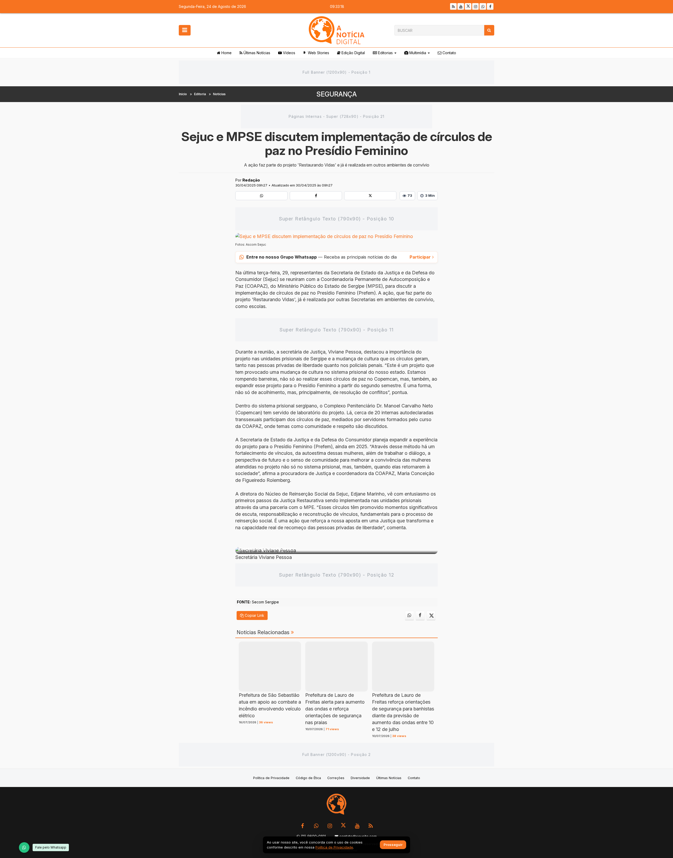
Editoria (200, 94)
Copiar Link (254, 615)
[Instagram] (475, 6)
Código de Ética (308, 778)
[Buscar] (489, 30)
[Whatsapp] (483, 6)
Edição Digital (352, 53)
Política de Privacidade (271, 778)
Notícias (219, 94)
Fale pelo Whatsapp (50, 847)
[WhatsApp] (24, 847)
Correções (335, 778)
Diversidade (360, 778)
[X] (468, 6)
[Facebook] (490, 6)
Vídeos (288, 53)
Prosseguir (393, 845)
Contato (448, 53)
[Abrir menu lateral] (185, 30)
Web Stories (318, 53)
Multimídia (417, 53)
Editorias (385, 53)
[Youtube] (460, 6)
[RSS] (453, 6)
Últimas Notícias (256, 53)
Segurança (337, 94)
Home (226, 53)
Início (183, 94)
